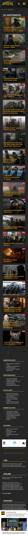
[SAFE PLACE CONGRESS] (11, 443)
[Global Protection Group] (21, 443)
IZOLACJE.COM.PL (8, 390)
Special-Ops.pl (7, 3)
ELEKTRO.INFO (7, 425)
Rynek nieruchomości (10, 367)
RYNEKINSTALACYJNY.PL (9, 408)
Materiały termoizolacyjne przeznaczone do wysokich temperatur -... (12, 399)
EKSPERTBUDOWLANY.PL (9, 375)
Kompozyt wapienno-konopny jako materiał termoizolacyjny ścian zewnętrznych (12, 395)
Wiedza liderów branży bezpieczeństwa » (14, 533)
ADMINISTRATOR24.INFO (9, 360)
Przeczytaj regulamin (6, 493)
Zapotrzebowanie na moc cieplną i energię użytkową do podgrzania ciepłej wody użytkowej (13, 415)
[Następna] (20, 351)
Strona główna (4, 9)
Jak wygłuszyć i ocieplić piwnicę (12, 366)
